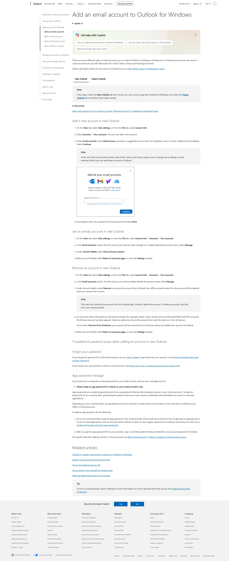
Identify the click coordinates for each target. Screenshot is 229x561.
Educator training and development (93, 539)
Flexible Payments (53, 547)
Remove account (121, 111)
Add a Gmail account (53, 36)
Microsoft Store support (55, 526)
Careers (187, 518)
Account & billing (94, 4)
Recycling (184, 556)
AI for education (87, 547)
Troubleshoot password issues (144, 111)
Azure (152, 518)
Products (69, 4)
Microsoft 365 (49, 4)
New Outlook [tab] (81, 78)
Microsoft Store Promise (55, 543)
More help (47, 99)
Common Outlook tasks (53, 67)
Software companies (156, 543)
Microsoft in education (89, 518)
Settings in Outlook (51, 74)
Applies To (78, 23)
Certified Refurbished (54, 539)
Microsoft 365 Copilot (121, 543)
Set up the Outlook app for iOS (86, 465)
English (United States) (22, 555)
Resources (108, 4)
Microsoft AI (118, 518)
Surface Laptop (16, 522)
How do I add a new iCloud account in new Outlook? (149, 42)
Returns (49, 530)
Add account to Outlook (53, 27)
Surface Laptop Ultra (18, 526)
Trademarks (161, 556)
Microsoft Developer (157, 522)
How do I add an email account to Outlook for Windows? (100, 42)
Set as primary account (101, 111)
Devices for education (89, 522)
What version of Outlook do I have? (149, 68)
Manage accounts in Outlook (55, 55)
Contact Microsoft (128, 556)
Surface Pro (15, 518)
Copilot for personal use (19, 539)
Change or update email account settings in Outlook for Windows (102, 454)
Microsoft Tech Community (159, 535)
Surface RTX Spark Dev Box (20, 530)
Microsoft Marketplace (157, 539)
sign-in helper (133, 357)
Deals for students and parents (92, 543)
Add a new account (81, 111)
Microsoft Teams (119, 539)
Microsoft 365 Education (89, 530)
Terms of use (150, 556)
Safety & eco (173, 556)
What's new (47, 86)
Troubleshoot (48, 80)
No (137, 504)
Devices (80, 4)
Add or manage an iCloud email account (167, 437)
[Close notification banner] (195, 35)
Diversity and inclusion (192, 539)
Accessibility (189, 543)
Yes (120, 504)
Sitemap (116, 556)
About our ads (194, 556)
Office (60, 4)
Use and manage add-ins (53, 61)
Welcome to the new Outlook (55, 14)
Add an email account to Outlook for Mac (91, 459)
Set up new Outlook (51, 20)
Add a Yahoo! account (54, 45)
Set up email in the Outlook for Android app (92, 470)
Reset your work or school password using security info (154, 365)
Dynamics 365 (119, 526)
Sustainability (189, 547)
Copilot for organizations (19, 535)
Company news (189, 526)
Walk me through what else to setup (92, 49)
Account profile (52, 518)
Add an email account (54, 31)
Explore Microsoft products (20, 543)
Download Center (53, 522)
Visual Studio (154, 547)
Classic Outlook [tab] (98, 78)
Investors (188, 535)
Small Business (119, 547)
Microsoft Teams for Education (91, 526)
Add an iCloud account (54, 41)
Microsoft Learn (155, 526)
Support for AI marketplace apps (160, 530)
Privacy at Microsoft (191, 530)
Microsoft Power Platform (122, 535)
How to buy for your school (90, 535)
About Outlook (49, 93)
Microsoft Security (120, 522)
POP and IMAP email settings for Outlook (91, 475)
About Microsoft (190, 522)
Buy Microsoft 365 (125, 4)
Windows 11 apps (17, 547)
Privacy (140, 556)
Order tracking (52, 535)
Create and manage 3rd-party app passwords (97, 425)
